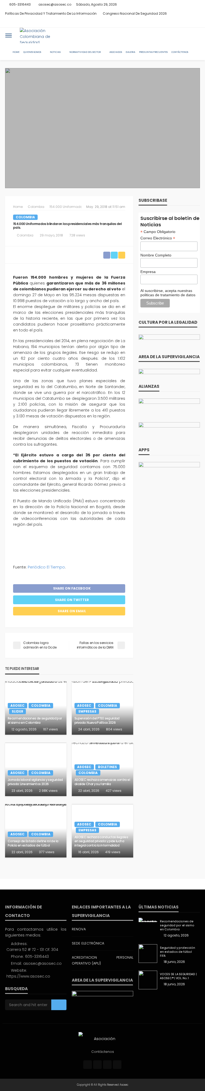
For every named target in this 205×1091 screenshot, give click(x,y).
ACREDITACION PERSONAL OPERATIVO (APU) (102, 960)
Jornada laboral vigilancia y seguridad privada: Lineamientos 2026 (35, 782)
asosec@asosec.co (42, 963)
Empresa (148, 272)
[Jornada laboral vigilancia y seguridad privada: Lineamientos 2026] (35, 769)
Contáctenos (179, 52)
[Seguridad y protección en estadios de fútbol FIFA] (148, 953)
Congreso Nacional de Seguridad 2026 (135, 13)
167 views (50, 729)
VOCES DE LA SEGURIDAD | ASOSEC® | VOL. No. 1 (178, 976)
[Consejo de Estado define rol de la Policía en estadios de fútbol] (35, 830)
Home (16, 52)
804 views (114, 729)
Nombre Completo (155, 255)
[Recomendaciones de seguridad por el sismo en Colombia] (148, 920)
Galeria (130, 52)
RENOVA (79, 929)
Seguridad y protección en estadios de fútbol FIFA (177, 952)
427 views (113, 790)
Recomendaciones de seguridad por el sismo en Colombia (35, 720)
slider (17, 711)
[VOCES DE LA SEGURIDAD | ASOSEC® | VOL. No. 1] (148, 980)
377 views (46, 852)
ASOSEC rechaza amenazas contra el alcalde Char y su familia (102, 782)
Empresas (87, 711)
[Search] (195, 35)
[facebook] (175, 22)
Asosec (17, 705)
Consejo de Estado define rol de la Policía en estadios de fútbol (33, 843)
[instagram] (189, 22)
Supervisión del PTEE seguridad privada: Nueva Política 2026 (97, 720)
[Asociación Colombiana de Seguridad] (40, 35)
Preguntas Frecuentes (153, 52)
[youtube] (196, 22)
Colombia (25, 217)
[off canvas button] (8, 35)
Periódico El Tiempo (46, 567)
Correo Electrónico (157, 238)
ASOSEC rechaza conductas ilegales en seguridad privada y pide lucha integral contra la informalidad (101, 841)
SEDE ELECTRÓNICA (88, 943)
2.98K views (48, 790)
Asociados (115, 52)
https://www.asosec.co (28, 976)
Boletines (107, 767)
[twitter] (182, 22)
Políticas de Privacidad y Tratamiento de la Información (51, 13)
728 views (77, 235)
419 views (112, 852)
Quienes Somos (32, 52)
